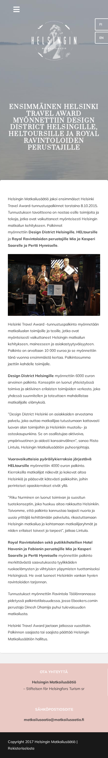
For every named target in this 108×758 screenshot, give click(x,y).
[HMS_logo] (54, 4)
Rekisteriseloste (21, 748)
